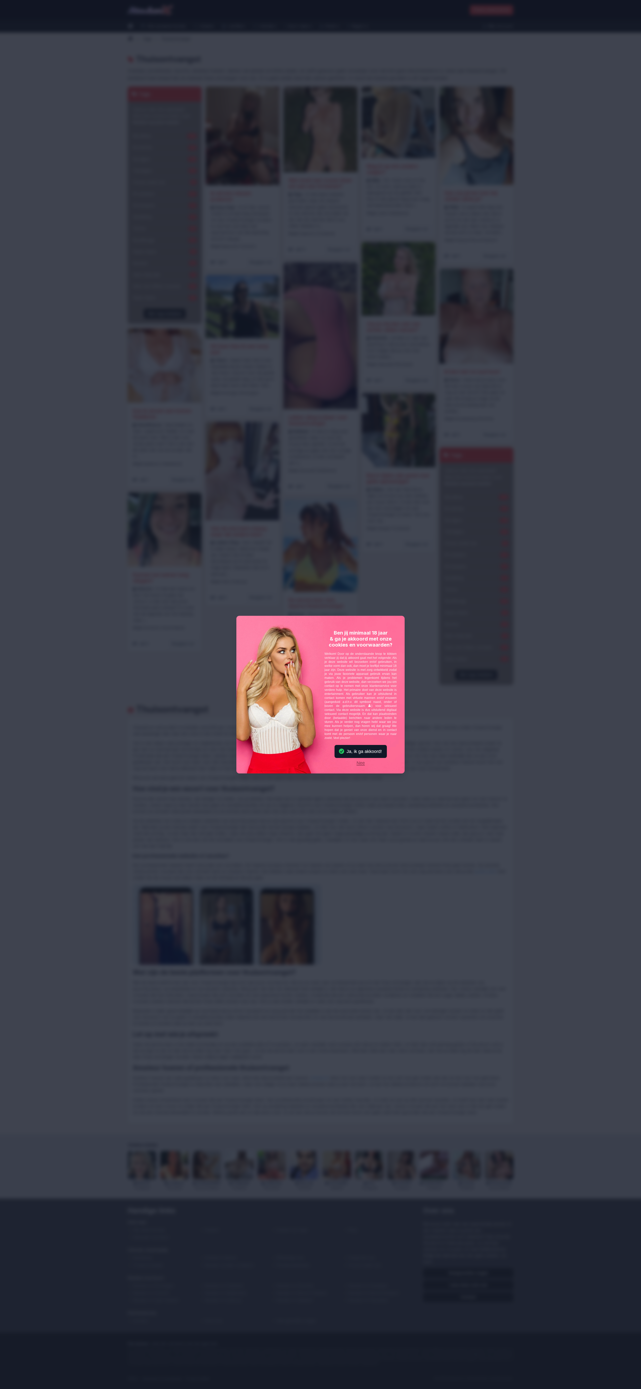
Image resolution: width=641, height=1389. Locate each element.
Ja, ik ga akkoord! (364, 751)
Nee (361, 763)
